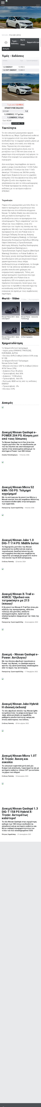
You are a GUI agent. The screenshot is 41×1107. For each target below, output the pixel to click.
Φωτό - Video (22, 42)
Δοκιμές (6, 49)
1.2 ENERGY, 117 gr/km (13, 114)
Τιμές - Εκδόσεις (14, 42)
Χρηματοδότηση (33, 42)
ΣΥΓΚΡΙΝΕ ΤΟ (17, 123)
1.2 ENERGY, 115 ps (15, 117)
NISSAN (5, 35)
